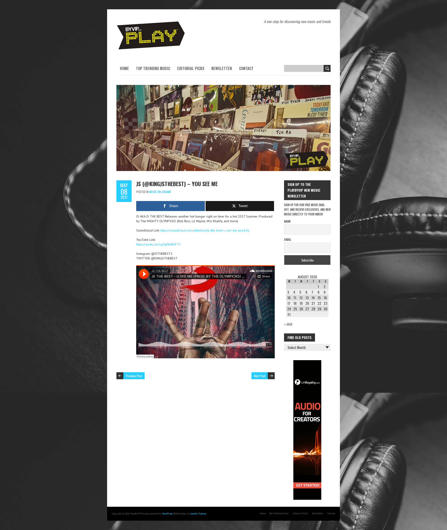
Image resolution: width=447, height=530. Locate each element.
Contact (246, 68)
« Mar (288, 324)
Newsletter (221, 68)
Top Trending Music (153, 68)
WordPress (167, 513)
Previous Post (134, 375)
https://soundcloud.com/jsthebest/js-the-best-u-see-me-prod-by (205, 230)
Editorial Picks (190, 68)
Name (287, 221)
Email (287, 239)
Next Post (259, 375)
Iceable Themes (198, 513)
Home (124, 68)
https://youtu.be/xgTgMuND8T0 (158, 244)
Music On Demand (160, 191)
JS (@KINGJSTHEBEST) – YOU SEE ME (177, 183)
